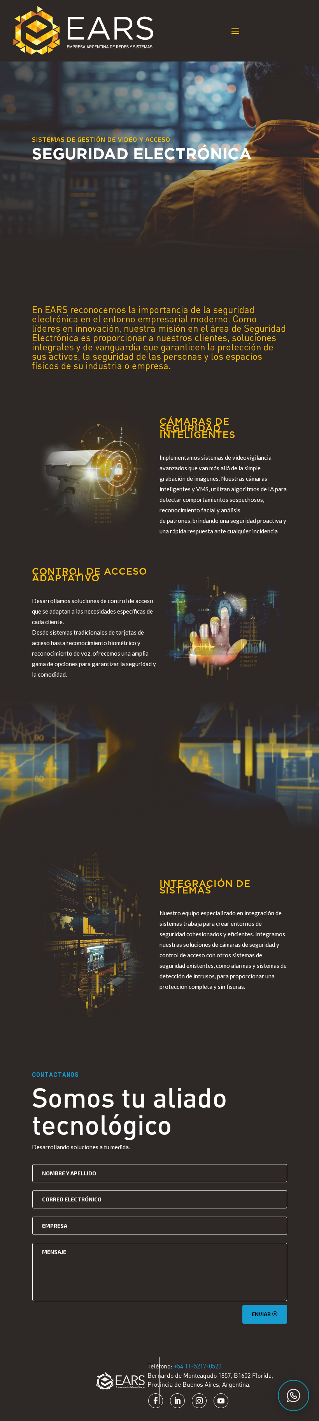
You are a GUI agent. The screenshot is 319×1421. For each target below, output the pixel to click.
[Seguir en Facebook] (155, 1400)
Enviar (261, 1314)
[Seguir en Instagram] (199, 1400)
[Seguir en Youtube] (221, 1400)
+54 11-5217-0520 (197, 1366)
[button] (293, 1395)
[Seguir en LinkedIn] (177, 1400)
